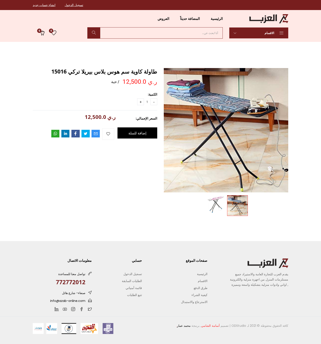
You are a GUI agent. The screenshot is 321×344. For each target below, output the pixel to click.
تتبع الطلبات (134, 295)
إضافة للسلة (137, 133)
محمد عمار (184, 325)
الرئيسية (217, 18)
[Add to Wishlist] (108, 134)
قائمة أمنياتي (134, 288)
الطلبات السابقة (132, 281)
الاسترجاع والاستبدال (194, 302)
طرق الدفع (200, 288)
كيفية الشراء (199, 295)
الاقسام (270, 33)
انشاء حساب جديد (44, 5)
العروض (163, 18)
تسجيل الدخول (74, 5)
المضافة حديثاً (190, 18)
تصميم (215, 325)
